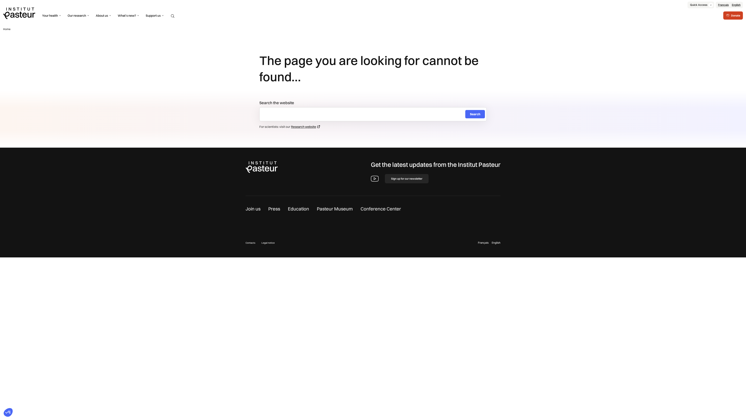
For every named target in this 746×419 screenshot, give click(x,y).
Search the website (276, 102)
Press (274, 209)
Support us (153, 15)
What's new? (127, 15)
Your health (50, 15)
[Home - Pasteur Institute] (19, 13)
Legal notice (268, 242)
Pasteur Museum (335, 209)
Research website (303, 127)
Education (298, 209)
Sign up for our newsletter (406, 178)
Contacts (250, 242)
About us (102, 15)
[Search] (172, 16)
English (736, 5)
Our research (77, 15)
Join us (253, 209)
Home (6, 29)
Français (723, 5)
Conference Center (381, 209)
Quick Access (698, 5)
